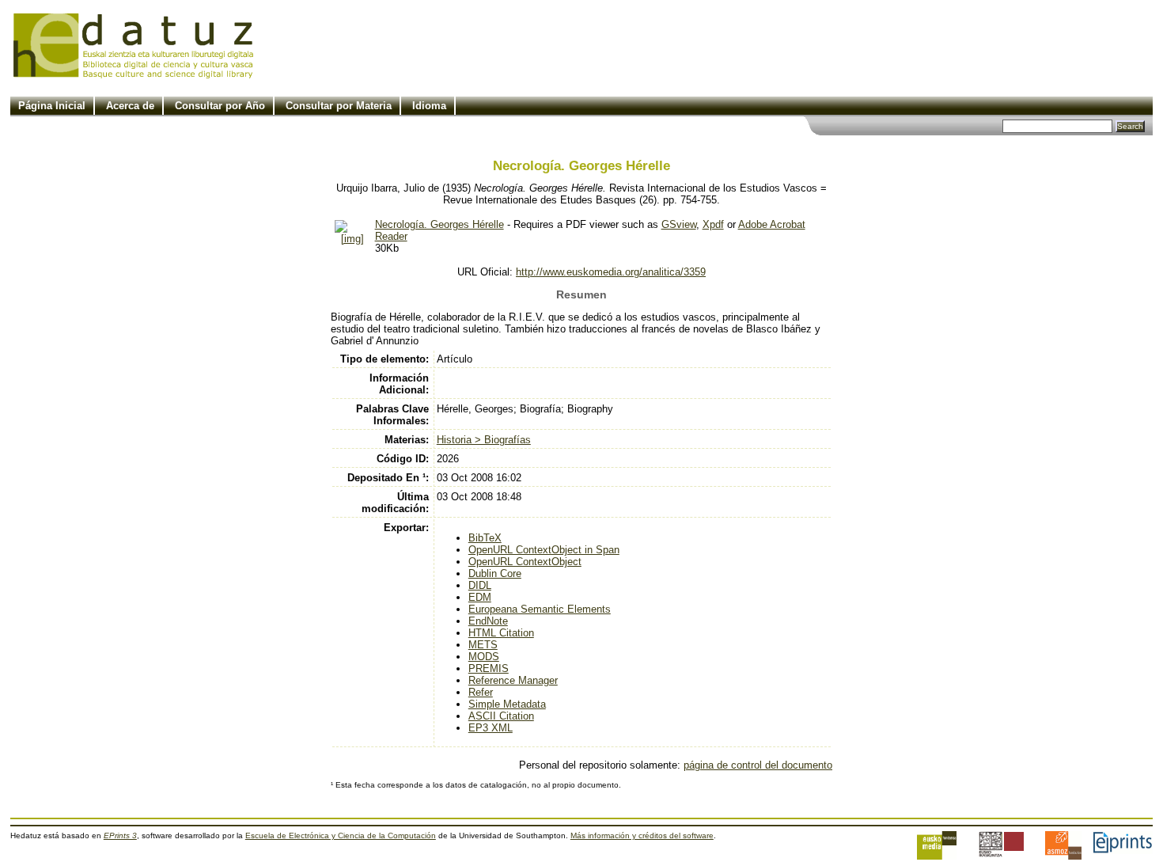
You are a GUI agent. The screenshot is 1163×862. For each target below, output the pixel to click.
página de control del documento (758, 765)
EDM (479, 597)
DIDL (479, 585)
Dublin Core (494, 573)
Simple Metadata (507, 704)
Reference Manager (513, 680)
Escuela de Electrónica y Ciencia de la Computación (340, 835)
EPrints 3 (120, 835)
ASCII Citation (501, 716)
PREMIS (488, 668)
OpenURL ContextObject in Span (543, 550)
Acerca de (130, 106)
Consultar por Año (220, 106)
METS (483, 645)
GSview (678, 224)
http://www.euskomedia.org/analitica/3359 (611, 272)
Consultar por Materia (339, 106)
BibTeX (485, 538)
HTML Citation (501, 633)
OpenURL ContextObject (525, 562)
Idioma (429, 106)
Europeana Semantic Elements (539, 609)
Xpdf (713, 224)
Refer (480, 692)
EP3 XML (490, 728)
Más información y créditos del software (642, 835)
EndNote (488, 621)
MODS (483, 657)
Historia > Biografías (484, 440)
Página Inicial (51, 106)
